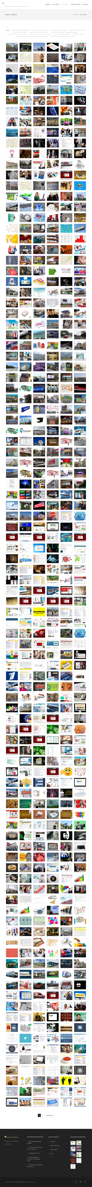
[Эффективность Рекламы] (25, 912)
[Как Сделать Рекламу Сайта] (52, 656)
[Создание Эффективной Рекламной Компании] (80, 912)
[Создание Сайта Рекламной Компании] (11, 550)
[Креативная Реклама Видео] (52, 859)
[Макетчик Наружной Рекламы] (11, 358)
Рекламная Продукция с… (40, 256)
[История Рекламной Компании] (52, 92)
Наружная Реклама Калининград (55, 352)
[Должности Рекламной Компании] (80, 156)
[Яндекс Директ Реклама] (39, 1072)
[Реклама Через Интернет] (66, 688)
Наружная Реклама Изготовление (82, 394)
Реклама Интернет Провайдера (13, 735)
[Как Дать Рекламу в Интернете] (25, 688)
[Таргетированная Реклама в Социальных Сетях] (66, 1104)
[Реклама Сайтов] (25, 560)
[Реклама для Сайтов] (25, 603)
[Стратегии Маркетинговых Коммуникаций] (25, 955)
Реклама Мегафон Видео (66, 799)
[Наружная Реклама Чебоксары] (39, 358)
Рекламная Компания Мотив (26, 203)
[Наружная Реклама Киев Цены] (39, 465)
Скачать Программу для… (13, 725)
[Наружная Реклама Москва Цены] (80, 443)
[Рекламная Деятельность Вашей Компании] (11, 166)
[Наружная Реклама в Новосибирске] (11, 390)
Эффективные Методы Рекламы (41, 906)
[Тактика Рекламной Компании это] (52, 81)
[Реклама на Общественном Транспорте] (52, 965)
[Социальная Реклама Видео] (66, 795)
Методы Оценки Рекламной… (13, 213)
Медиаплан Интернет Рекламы (40, 672)
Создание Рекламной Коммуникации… (56, 192)
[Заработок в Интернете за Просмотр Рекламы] (39, 752)
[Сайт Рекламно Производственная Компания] (52, 571)
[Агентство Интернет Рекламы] (39, 710)
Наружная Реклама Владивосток (14, 363)
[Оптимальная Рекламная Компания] (52, 230)
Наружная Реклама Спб (66, 426)
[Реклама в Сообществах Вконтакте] (80, 1040)
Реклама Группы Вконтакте (53, 1045)
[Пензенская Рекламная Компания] (80, 102)
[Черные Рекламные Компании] (39, 145)
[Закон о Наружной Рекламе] (52, 411)
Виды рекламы (20, 32)
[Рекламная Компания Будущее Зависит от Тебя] (80, 49)
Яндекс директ (79, 34)
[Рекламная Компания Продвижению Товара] (66, 145)
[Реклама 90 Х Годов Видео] (66, 838)
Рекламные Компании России (13, 320)
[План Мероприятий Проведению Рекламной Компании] (11, 113)
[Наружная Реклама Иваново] (11, 475)
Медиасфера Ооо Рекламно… (67, 181)
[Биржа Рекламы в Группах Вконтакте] (25, 1040)
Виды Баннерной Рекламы (81, 853)
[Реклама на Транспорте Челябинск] (52, 987)
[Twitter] (80, 1181)
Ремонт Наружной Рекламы (66, 394)
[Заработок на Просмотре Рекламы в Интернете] (25, 710)
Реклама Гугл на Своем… (25, 544)
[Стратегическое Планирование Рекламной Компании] (39, 1093)
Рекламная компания (21, 30)
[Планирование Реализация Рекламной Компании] (52, 1083)
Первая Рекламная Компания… (81, 64)
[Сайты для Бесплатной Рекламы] (52, 550)
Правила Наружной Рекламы (12, 480)
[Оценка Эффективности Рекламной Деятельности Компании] (52, 870)
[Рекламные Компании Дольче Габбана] (66, 70)
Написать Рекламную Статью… (26, 85)
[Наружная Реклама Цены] (11, 433)
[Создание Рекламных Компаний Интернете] (25, 752)
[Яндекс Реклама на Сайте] (25, 529)
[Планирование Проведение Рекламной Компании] (25, 1093)
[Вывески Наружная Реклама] (66, 454)
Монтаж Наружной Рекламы (53, 480)
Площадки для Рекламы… (26, 672)
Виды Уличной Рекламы (39, 842)
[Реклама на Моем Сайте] (11, 614)
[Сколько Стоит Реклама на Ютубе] (52, 1008)
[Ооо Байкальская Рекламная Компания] (52, 113)
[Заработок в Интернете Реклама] (66, 774)
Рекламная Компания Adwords (81, 213)
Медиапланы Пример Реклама (40, 1098)
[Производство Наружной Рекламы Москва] (80, 422)
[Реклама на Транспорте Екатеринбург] (39, 965)
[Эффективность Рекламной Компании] (52, 891)
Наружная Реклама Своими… (80, 490)
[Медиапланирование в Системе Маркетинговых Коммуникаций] (39, 944)
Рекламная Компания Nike (40, 245)
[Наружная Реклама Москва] (11, 465)
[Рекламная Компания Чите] (39, 177)
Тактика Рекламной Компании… (54, 75)
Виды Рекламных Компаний (26, 821)
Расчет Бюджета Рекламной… (41, 75)
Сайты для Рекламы (80, 544)
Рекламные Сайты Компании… (81, 650)
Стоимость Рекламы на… (54, 522)
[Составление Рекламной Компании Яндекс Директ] (39, 1061)
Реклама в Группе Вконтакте (12, 1034)
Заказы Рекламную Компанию (40, 117)
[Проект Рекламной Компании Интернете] (66, 742)
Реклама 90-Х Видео (80, 821)
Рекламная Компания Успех (53, 181)
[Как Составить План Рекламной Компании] (25, 219)
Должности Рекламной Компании (81, 149)
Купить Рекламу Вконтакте (53, 1034)
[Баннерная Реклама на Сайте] (25, 582)
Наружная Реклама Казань (53, 394)
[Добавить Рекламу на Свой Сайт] (11, 571)
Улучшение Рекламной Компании (67, 267)
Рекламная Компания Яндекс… (26, 1066)
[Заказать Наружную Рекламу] (25, 358)
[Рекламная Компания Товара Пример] (11, 273)
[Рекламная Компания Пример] (66, 92)
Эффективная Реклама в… (27, 1055)
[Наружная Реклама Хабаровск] (39, 486)
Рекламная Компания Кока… (13, 117)
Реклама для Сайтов (25, 597)
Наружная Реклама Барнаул (53, 448)
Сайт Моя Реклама (25, 640)
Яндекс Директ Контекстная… (69, 1055)
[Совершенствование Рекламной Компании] (52, 166)
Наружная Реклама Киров (66, 458)
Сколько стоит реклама (40, 34)
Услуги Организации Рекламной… (82, 171)
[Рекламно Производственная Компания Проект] (80, 124)
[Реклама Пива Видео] (11, 806)
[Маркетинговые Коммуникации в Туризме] (11, 933)
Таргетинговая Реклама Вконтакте (34, 1165)
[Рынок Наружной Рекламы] (52, 465)
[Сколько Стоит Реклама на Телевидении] (66, 1019)
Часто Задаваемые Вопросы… (13, 171)
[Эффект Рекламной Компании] (25, 102)
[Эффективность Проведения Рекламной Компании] (25, 891)
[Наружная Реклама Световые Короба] (25, 411)
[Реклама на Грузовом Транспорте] (25, 976)
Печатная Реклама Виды (25, 789)
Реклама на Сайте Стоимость (67, 586)
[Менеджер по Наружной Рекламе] (52, 422)
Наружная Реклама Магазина (80, 352)
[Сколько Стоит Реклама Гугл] (52, 1019)
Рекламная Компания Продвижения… (83, 608)
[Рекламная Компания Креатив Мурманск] (39, 283)
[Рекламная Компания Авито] (80, 283)
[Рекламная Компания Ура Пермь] (11, 294)
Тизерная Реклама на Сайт (39, 629)
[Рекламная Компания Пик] (25, 283)
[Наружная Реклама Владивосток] (11, 369)
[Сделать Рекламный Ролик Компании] (52, 156)
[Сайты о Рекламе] (66, 603)
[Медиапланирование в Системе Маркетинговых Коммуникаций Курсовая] (39, 923)
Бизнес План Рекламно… (26, 288)
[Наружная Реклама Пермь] (66, 337)
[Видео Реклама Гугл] (11, 859)
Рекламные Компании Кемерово (54, 96)
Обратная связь (76, 4)
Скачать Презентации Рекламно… (41, 149)
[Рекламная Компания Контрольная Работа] (66, 209)
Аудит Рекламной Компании (40, 235)
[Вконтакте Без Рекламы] (66, 1029)
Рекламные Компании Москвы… (67, 288)
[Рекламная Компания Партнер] (39, 188)
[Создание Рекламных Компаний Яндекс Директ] (52, 1061)
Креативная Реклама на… (26, 959)
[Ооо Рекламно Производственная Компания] (52, 283)
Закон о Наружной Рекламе (53, 405)
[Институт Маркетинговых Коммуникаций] (25, 933)
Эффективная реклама (39, 32)
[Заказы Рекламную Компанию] (39, 124)
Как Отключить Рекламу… (54, 512)
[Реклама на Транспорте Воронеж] (11, 987)
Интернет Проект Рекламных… (81, 704)
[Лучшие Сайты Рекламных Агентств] (66, 635)
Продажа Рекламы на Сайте (12, 618)
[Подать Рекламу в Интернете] (39, 699)
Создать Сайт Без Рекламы (25, 586)
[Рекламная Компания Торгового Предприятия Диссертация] (39, 273)
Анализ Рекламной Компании (13, 128)
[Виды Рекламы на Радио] (11, 795)
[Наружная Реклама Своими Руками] (80, 497)
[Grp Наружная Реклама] (25, 443)
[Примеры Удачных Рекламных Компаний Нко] (39, 305)
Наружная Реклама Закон (80, 480)
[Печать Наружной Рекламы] (39, 475)
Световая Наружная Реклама (39, 512)
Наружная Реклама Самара (25, 394)
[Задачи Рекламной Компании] (11, 230)
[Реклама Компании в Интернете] (66, 710)
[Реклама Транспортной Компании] (25, 987)
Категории (56, 4)
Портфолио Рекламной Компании (40, 85)
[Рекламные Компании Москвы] (80, 113)
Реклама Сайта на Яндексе (12, 640)
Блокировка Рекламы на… (40, 554)
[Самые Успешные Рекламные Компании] (66, 283)
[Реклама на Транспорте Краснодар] (66, 987)
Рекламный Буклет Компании (26, 75)
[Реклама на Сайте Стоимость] (66, 592)
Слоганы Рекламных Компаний (26, 256)
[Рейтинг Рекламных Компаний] (80, 230)
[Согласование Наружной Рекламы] (66, 475)
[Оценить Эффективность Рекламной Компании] (25, 902)
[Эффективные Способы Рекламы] (66, 891)
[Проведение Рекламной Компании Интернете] (66, 763)
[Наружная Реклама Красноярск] (80, 347)
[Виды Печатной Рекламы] (66, 816)
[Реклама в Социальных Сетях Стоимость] (11, 1104)
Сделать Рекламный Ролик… (54, 149)
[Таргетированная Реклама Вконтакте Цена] (11, 1051)
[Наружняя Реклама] (66, 379)
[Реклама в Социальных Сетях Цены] (80, 1093)
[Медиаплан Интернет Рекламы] (39, 678)
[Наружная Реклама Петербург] (80, 390)
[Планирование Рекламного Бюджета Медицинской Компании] (39, 1083)
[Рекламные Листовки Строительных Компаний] (66, 60)
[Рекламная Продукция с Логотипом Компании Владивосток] (39, 262)
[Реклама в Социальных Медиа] (80, 1104)
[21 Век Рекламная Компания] (80, 134)
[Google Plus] (85, 1181)
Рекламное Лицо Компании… (67, 213)
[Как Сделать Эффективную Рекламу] (11, 902)
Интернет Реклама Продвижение (41, 778)
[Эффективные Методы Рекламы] (39, 912)
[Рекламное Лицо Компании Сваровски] (66, 219)
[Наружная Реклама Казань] (52, 401)
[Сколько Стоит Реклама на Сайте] (66, 1008)
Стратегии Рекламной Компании (54, 43)
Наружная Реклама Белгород (12, 373)
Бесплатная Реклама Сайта (67, 576)
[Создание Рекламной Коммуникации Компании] (52, 198)
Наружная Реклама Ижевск (12, 394)
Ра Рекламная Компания (26, 128)
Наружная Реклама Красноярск (81, 341)
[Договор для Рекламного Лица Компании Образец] (52, 305)
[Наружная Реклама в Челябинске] (52, 507)
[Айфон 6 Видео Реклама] (25, 870)
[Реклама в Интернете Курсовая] (66, 678)
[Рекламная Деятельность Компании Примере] (52, 134)
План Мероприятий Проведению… (14, 107)
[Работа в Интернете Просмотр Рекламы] (39, 742)
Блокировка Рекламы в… (54, 682)
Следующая (49, 1115)
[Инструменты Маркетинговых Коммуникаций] (11, 944)
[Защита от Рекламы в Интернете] (52, 742)
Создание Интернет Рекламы (66, 746)
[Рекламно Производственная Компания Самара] (11, 145)
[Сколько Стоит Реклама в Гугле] (39, 1019)
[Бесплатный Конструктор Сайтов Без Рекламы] (66, 571)
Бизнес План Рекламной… (27, 43)
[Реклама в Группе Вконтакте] (11, 1040)
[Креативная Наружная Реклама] (11, 507)
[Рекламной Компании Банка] (80, 273)
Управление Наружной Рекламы (67, 352)
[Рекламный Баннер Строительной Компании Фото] (80, 198)
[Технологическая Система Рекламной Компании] (52, 273)
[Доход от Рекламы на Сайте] (80, 539)
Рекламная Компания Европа (13, 277)
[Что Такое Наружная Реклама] (25, 337)
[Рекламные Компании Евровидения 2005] (25, 156)
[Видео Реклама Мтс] (80, 806)
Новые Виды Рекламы (53, 831)
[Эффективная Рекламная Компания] (52, 902)
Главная (47, 4)
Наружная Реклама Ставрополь (54, 490)
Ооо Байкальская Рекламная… (55, 107)
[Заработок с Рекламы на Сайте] (39, 571)
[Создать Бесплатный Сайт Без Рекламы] (39, 529)
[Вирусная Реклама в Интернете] (11, 720)
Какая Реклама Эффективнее (14, 885)
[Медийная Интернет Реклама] (39, 720)
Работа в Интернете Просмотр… (40, 735)
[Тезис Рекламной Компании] (66, 230)
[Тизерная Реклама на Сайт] (39, 635)
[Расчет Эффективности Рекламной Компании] (52, 880)
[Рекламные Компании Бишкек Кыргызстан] (25, 166)
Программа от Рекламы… (40, 544)
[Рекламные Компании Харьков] (25, 230)
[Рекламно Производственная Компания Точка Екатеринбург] (25, 273)
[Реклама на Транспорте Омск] (11, 965)
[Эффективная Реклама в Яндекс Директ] (25, 1061)
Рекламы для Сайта (66, 618)
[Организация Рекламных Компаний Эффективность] (80, 891)
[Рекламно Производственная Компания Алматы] (80, 188)
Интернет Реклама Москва (80, 693)
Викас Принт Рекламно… (13, 192)
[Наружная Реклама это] (11, 443)
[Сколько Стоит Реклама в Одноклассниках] (80, 997)
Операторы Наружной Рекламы (81, 331)
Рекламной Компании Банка (81, 267)
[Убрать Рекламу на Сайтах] (39, 624)
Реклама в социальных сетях (63, 36)
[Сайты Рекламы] (80, 635)
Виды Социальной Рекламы (27, 831)
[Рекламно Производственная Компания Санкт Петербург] (11, 156)
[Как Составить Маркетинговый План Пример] (25, 923)
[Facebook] (75, 1181)
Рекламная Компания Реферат (53, 256)
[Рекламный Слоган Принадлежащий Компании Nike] (25, 315)
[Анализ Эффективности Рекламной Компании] (66, 912)
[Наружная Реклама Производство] (25, 465)
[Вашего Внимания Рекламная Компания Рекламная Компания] (25, 251)
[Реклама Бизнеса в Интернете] (66, 731)
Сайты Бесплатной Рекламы (40, 586)
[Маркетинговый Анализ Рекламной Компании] (80, 315)
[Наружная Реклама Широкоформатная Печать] (11, 497)
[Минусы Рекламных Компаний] (39, 134)
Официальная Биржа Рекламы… (82, 1013)
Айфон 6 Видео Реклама (25, 863)
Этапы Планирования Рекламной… (69, 1076)
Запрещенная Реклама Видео (41, 853)
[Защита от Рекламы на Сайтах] (52, 539)
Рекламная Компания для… (26, 139)
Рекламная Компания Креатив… (40, 277)
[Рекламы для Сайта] (66, 624)
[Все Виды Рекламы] (11, 827)
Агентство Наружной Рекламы (67, 341)
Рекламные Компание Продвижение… (83, 245)
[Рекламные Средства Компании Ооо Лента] (11, 262)
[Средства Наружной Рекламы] (39, 411)
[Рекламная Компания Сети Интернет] (25, 784)
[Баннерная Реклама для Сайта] (66, 539)
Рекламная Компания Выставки (26, 64)
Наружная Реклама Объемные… (26, 501)
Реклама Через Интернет (66, 682)
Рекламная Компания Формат (53, 64)
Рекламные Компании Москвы (81, 107)
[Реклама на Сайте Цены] (52, 624)
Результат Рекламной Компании (54, 139)
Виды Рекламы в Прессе (39, 810)
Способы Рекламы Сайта (25, 565)
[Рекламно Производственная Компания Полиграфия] (52, 177)
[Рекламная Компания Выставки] (25, 70)
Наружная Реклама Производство (28, 458)
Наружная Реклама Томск (66, 480)
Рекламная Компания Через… (53, 704)
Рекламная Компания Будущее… (81, 43)
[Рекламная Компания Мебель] (11, 102)
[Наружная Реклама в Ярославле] (25, 518)
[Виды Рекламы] (80, 795)
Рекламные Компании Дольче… (67, 64)
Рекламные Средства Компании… (13, 256)
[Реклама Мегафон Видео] (66, 806)
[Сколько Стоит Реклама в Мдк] (25, 1008)
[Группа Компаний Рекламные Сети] (66, 305)
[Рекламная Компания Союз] (66, 124)
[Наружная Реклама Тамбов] (39, 433)
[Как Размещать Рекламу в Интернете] (25, 763)
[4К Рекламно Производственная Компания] (11, 315)
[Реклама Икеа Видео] (39, 806)
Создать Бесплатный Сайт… (40, 522)
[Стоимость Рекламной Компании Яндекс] (66, 134)
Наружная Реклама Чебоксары (40, 352)
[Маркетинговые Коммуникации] (52, 955)
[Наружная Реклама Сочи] (39, 497)
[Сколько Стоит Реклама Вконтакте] (11, 1008)
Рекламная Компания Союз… (26, 171)
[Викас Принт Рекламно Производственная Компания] (11, 198)
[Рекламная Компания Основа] (39, 102)
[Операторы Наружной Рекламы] (80, 337)
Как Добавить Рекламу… (80, 640)
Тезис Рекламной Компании (67, 224)
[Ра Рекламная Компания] (25, 134)
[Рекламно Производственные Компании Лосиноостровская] (52, 124)
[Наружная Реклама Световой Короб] (39, 507)
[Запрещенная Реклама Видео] (39, 859)
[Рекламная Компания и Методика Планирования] (66, 1072)
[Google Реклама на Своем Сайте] (39, 667)
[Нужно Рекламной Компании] (66, 81)
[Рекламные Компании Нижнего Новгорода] (39, 49)
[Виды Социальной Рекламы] (25, 838)
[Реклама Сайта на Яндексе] (11, 646)
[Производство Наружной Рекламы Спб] (66, 326)
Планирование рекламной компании (32, 36)
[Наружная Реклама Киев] (80, 465)
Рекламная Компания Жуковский (54, 245)
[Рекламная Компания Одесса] (66, 262)
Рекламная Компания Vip (40, 53)
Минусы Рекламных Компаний (40, 128)
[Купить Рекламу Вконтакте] (52, 1040)
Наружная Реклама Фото (80, 426)
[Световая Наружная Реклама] (39, 518)
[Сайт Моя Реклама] (25, 646)
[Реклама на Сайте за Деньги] (52, 603)
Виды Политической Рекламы (55, 842)
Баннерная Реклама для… (67, 533)
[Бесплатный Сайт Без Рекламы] (11, 667)
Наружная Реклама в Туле (39, 363)
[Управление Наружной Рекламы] (66, 358)
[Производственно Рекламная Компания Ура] (11, 92)
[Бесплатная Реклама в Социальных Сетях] (52, 1104)
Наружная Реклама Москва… (80, 437)
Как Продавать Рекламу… (53, 725)
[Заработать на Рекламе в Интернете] (11, 678)
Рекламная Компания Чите (40, 171)
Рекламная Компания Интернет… (40, 757)
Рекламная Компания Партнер (40, 181)
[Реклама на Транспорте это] (11, 976)
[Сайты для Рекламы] (80, 550)
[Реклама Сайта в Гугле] (66, 614)
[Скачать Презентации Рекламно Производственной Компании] (39, 156)
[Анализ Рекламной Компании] (11, 134)
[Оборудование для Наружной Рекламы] (25, 486)
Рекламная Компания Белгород (13, 299)
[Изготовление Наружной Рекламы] (80, 454)
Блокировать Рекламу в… (68, 693)
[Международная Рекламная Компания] (25, 241)
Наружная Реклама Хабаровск (40, 480)
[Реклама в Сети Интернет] (39, 774)
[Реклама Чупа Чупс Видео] (25, 859)
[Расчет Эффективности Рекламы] (66, 880)
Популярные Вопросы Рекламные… (54, 309)
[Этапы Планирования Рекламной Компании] (66, 1083)
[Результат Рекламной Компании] (52, 145)
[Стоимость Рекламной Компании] (66, 251)
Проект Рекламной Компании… (67, 735)
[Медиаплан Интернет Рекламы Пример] (80, 784)
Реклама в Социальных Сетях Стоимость (34, 1148)
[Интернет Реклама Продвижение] (39, 784)
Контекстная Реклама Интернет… (68, 512)
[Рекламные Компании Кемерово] (52, 102)
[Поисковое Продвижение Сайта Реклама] (80, 582)
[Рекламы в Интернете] (39, 731)
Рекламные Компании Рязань (81, 299)
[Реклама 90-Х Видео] (80, 827)
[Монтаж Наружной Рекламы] (52, 486)
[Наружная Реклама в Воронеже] (39, 454)
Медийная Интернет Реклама (39, 714)
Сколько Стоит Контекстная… (41, 1002)
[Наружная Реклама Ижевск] (11, 401)
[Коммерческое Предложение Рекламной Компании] (66, 177)
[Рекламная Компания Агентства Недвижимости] (80, 145)
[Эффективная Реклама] (39, 880)
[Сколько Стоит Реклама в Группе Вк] (66, 997)
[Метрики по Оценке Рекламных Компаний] (80, 92)
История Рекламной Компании (54, 85)
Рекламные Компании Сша (13, 64)
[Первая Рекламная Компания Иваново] (80, 70)
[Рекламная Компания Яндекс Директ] (25, 1072)
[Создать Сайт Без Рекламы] (25, 592)
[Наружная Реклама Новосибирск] (52, 326)
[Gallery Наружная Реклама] (66, 369)
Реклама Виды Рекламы (80, 810)
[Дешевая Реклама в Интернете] (11, 752)
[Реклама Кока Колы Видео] (52, 795)
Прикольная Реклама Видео (54, 799)
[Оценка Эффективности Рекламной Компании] (66, 870)
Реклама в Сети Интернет (39, 767)
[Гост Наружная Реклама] (80, 326)
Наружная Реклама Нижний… (53, 331)
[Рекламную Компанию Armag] (39, 198)
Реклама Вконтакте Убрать (67, 1034)
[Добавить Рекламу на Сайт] (66, 550)
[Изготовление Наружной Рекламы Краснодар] (66, 390)
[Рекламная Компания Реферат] (52, 262)
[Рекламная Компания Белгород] (11, 305)
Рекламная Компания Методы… (81, 256)
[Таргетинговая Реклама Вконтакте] (25, 1051)
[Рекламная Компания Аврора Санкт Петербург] (66, 49)
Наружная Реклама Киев (80, 458)
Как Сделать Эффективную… (15, 895)
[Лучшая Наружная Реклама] (52, 379)
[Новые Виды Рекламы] (52, 838)
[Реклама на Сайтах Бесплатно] (11, 539)
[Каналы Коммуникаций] (52, 923)
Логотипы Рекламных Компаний (67, 235)
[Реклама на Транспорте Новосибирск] (80, 965)
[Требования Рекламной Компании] (39, 113)
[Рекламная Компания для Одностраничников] (25, 145)
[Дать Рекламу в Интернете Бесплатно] (52, 699)
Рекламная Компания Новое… (13, 181)
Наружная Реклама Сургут (39, 331)
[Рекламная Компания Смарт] (25, 113)
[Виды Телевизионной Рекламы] (66, 859)
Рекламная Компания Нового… (81, 53)
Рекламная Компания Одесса (67, 256)
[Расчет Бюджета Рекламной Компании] (39, 81)
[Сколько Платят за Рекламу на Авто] (39, 997)
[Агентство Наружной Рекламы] (66, 347)
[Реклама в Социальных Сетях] (66, 1093)
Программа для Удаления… (26, 533)
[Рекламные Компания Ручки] (52, 241)
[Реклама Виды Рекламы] (80, 816)
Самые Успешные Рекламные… (68, 277)
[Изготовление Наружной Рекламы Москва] (39, 326)
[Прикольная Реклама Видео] (52, 806)
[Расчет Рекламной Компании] (52, 294)
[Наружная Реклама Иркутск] (80, 369)
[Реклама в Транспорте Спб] (66, 955)
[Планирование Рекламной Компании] (80, 1072)
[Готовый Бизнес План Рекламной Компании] (66, 166)
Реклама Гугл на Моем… (66, 640)
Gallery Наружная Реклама (66, 363)
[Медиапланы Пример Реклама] (39, 1104)
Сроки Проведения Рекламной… (54, 53)
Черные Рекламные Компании (40, 139)
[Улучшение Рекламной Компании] (66, 273)
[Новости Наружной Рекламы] (39, 401)
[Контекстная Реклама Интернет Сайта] (39, 582)
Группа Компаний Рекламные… (68, 299)
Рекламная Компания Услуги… (81, 512)
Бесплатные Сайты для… (81, 554)
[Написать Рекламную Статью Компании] (25, 92)
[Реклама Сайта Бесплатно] (25, 624)
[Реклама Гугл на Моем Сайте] (66, 646)
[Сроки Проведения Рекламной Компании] (52, 60)
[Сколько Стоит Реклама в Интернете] (11, 997)
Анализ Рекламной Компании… (67, 107)
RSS (51, 1153)
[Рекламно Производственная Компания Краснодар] (11, 60)
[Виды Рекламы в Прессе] (39, 816)
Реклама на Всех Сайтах (53, 661)
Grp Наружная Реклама (25, 437)
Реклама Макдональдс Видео (14, 863)
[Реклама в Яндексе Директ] (11, 1072)
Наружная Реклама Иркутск (80, 363)
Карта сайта (65, 4)
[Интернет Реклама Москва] (80, 699)
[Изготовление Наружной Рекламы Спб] (39, 347)
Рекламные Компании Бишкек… (26, 160)
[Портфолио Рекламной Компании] (39, 92)
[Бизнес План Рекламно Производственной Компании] (25, 294)
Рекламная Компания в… (81, 203)
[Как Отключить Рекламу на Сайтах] (52, 518)
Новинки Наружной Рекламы (53, 384)
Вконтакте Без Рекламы (67, 1023)
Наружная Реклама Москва (12, 458)
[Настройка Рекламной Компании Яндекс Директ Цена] (52, 1072)
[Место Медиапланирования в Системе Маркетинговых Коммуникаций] (52, 933)
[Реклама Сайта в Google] (11, 656)
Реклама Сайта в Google (12, 650)
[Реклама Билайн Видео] (66, 848)
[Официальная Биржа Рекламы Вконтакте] (80, 1019)
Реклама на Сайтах (25, 608)
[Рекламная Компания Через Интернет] (52, 710)
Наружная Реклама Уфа (53, 469)
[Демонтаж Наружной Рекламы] (25, 422)
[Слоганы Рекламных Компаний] (25, 262)
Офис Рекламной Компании (40, 224)
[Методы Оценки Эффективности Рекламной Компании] (52, 912)
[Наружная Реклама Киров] (66, 465)
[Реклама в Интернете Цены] (11, 699)
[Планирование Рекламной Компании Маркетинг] (25, 1083)
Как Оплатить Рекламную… (14, 1055)
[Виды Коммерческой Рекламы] (11, 816)
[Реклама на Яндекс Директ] (66, 1051)
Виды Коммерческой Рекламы (14, 810)
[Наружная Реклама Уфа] (52, 475)
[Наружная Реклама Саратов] (25, 497)
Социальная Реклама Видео (67, 789)
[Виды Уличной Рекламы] (39, 848)
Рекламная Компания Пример (67, 85)
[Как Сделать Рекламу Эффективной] (11, 923)
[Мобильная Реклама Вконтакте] (39, 1040)
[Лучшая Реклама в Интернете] (52, 763)
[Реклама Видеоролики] (80, 838)
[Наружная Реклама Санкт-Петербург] (52, 443)
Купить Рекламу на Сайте (39, 640)
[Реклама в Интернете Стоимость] (11, 774)
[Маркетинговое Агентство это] (39, 955)
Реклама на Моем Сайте (12, 608)
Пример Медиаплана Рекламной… (68, 714)
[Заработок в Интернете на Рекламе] (52, 720)
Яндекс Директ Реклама (39, 1066)
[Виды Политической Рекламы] (52, 848)
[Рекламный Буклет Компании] (25, 81)
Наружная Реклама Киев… (39, 458)
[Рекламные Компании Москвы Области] (66, 294)
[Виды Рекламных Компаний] (25, 827)
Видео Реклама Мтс (80, 799)
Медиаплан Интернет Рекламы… (81, 778)
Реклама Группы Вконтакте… (40, 1023)
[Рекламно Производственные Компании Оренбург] (66, 315)
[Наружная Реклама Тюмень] (39, 379)
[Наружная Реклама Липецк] (25, 454)
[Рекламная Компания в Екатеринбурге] (80, 209)
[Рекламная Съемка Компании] (11, 251)
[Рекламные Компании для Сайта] (66, 529)
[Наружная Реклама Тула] (80, 379)
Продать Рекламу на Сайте (53, 554)
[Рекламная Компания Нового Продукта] (80, 60)
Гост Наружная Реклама (80, 320)
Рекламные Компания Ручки (54, 235)
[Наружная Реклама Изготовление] (80, 401)
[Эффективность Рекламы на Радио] (11, 880)
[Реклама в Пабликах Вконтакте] (11, 1029)
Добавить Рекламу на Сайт (66, 544)
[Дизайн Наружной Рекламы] (25, 475)
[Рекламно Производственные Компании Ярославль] (52, 219)
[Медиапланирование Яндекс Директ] (80, 1051)
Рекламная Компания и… (67, 1066)
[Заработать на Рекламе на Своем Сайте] (39, 539)
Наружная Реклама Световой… (40, 501)
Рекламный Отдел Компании (40, 309)
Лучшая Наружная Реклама (53, 373)
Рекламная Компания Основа (40, 96)
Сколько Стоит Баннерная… (54, 991)
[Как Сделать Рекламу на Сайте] (80, 571)
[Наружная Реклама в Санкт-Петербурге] (11, 337)
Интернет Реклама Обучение (80, 672)
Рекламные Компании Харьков (26, 224)
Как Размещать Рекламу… (26, 757)
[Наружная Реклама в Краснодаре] (25, 379)
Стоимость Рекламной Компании (67, 245)
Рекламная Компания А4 (26, 192)
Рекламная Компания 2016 (13, 75)
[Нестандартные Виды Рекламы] (52, 816)
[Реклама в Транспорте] (80, 955)
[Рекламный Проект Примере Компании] (39, 219)
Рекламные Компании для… (67, 522)
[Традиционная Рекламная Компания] (11, 49)
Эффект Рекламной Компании (26, 96)
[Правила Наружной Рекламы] (11, 486)
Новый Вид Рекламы (12, 831)
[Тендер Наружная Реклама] (25, 433)
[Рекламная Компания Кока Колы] (11, 124)
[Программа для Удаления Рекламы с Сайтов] (25, 539)
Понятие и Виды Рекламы (25, 810)
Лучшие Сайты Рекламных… (68, 629)
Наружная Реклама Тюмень (39, 373)
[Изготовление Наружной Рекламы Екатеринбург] (80, 507)
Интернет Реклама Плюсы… (66, 778)
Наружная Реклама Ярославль (40, 437)
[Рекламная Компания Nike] (39, 251)
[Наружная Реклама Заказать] (39, 390)
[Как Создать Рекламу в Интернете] (80, 688)
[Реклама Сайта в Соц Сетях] (11, 635)
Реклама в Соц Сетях (53, 1087)
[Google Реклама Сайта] (52, 635)
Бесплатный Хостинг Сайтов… (26, 661)
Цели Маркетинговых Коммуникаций (28, 938)
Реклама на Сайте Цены (53, 618)
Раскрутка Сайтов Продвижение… (15, 576)
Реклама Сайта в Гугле (66, 608)
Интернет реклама (77, 30)
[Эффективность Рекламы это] (80, 870)
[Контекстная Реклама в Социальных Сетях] (25, 1104)
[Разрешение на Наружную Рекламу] (11, 422)
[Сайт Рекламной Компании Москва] (80, 667)
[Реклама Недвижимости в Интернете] (25, 720)
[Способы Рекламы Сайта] (25, 571)
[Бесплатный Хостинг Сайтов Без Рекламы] (25, 667)
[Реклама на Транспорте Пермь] (66, 965)
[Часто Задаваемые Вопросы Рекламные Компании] (11, 177)
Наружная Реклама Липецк (25, 448)
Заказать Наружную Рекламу (26, 352)
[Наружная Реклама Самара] (25, 401)
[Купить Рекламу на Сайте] (39, 646)
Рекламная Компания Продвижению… (69, 139)
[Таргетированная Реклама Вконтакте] (39, 1051)
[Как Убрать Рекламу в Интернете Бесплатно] (52, 678)
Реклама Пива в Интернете (39, 682)
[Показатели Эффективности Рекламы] (39, 902)
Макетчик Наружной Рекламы (12, 352)
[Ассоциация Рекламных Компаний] (11, 209)
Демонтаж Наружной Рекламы (26, 416)
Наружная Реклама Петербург (80, 384)
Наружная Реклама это (12, 437)
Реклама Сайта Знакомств (26, 650)
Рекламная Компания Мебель (13, 96)
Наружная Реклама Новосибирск (55, 320)
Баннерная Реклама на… (26, 576)
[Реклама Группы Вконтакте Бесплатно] (39, 1029)
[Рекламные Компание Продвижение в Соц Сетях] (80, 251)
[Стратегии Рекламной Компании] (52, 49)
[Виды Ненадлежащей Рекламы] (52, 827)
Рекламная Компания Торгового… (41, 267)
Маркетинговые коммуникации (64, 32)
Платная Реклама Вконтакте (53, 1023)
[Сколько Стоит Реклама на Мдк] (80, 987)
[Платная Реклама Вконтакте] (52, 1029)
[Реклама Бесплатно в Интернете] (80, 763)
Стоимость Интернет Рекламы (13, 757)
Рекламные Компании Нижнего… (40, 43)
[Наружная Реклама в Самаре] (66, 497)
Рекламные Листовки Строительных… (69, 53)
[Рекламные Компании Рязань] (80, 305)
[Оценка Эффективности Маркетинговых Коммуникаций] (52, 944)
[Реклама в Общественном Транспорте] (80, 976)
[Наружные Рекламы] (25, 347)
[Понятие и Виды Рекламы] (25, 816)
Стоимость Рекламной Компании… (67, 128)
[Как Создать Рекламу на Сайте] (80, 603)
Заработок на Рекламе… (53, 576)
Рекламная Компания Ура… (13, 288)
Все (8, 30)
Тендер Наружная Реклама (25, 426)
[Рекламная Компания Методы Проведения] (80, 262)
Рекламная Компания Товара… (13, 267)
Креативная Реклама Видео (54, 853)
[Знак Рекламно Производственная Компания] (25, 305)
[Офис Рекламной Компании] (39, 230)
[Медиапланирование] (15, 3)
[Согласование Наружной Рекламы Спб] (11, 347)
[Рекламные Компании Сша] (11, 70)
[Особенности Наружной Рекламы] (25, 390)
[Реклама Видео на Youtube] (39, 838)
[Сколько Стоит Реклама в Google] (25, 1019)
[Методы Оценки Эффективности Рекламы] (25, 880)
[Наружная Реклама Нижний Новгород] (52, 337)
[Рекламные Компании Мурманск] (25, 124)
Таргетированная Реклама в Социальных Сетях (33, 1159)
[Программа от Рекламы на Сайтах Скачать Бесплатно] (39, 550)
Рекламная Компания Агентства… (81, 139)
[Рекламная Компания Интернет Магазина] (39, 763)
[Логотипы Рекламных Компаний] (66, 241)
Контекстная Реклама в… (27, 1098)
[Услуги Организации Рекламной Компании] (80, 177)
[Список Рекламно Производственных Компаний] (39, 166)
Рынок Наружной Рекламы (53, 458)
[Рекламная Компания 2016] (11, 81)
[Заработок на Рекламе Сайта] (52, 582)
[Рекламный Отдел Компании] (39, 315)
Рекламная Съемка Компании (13, 245)
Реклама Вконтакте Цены (26, 1023)
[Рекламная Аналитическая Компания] (80, 241)
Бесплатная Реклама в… (26, 767)
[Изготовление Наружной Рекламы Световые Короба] (66, 443)
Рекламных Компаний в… (67, 96)
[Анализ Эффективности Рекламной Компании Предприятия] (80, 880)
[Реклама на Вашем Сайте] (11, 592)
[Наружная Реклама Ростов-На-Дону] (52, 369)
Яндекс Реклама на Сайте (25, 522)
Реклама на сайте (59, 30)
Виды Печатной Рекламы (66, 810)
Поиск (86, 4)
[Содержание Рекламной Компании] (52, 209)
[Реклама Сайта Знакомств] (25, 656)
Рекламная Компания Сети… (26, 778)
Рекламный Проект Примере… (40, 213)
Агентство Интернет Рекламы (40, 704)
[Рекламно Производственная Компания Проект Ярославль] (80, 294)
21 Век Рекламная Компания (81, 128)
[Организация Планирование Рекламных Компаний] (80, 1083)
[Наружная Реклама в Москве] (66, 422)
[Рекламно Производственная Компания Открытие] (66, 198)
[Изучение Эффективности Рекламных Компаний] (66, 902)
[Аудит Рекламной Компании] (39, 241)
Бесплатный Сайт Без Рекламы (13, 661)
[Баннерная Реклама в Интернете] (25, 742)
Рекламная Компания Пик (26, 277)
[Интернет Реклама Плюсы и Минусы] (66, 784)
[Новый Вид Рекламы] (11, 838)
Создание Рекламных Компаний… (26, 746)
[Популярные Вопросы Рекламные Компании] (52, 315)
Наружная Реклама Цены (12, 426)
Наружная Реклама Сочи (39, 490)
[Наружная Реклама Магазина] (80, 358)
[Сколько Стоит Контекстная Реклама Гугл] (39, 1008)
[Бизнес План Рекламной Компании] (25, 49)
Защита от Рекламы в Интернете (53, 731)
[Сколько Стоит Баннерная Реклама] (52, 997)
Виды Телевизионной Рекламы (69, 853)
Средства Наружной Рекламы (39, 405)
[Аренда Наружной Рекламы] (11, 411)
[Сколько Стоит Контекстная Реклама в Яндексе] (80, 1008)
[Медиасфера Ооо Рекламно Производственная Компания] (66, 188)
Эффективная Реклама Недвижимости (15, 906)
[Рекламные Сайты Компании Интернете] (80, 656)
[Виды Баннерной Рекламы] (80, 859)
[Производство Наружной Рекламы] (66, 507)
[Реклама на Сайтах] (25, 614)
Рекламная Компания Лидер (13, 235)
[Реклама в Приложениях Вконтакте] (80, 1029)
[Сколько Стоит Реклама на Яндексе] (25, 997)
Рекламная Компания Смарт (26, 107)
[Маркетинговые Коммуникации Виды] (80, 944)
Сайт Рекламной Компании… (81, 661)
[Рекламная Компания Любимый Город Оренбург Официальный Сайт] (52, 614)
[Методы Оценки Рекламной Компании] (11, 219)
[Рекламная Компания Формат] (52, 70)
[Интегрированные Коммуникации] (39, 933)
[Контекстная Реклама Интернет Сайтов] (66, 518)
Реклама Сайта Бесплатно (26, 618)
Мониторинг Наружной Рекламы (13, 512)
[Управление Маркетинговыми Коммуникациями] (80, 923)
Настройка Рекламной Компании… (81, 1055)
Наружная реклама (41, 30)
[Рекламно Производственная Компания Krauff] (39, 70)
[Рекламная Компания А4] (25, 198)
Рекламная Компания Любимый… (54, 608)
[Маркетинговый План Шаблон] (66, 944)
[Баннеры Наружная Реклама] (80, 411)
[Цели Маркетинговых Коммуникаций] (25, 944)
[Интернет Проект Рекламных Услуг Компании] (80, 710)
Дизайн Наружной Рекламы (25, 469)
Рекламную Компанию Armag (40, 192)
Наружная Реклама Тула (80, 373)
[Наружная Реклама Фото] (80, 433)
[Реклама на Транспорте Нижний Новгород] (39, 976)
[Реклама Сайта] (11, 603)
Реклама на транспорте (17, 34)
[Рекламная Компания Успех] (52, 188)
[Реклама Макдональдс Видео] (11, 870)
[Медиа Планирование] (11, 1093)
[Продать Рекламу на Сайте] (52, 560)
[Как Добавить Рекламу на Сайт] (80, 646)
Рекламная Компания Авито (81, 277)
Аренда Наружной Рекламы (12, 405)
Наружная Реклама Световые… (26, 405)
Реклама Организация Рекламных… (82, 160)
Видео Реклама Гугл (12, 853)
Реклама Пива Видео (12, 799)
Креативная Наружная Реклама (13, 501)
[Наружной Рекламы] (52, 347)
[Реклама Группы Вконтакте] (52, 1051)
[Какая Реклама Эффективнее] (11, 891)
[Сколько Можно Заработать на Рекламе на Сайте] (25, 635)
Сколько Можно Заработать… (27, 629)
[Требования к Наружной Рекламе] (11, 454)
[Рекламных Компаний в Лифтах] (66, 102)
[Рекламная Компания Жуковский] (52, 251)
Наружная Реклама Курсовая (39, 416)
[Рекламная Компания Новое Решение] (11, 188)
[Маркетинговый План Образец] (80, 933)
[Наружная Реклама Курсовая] (39, 422)
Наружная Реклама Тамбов (39, 426)
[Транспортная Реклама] (66, 976)
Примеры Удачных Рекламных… (41, 299)
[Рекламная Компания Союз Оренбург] (25, 177)
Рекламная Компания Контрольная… (69, 203)
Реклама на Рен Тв (34, 1153)
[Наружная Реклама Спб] (66, 433)
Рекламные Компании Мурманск (26, 117)
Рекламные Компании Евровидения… (28, 149)
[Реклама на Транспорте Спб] (52, 976)
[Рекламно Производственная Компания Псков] (25, 188)
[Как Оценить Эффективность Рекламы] (39, 891)
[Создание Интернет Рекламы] (66, 752)
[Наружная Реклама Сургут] (39, 337)
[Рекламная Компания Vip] (39, 60)
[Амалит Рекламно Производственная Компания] (25, 60)
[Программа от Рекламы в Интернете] (25, 699)
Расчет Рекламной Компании (54, 288)
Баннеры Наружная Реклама (80, 405)
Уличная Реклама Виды (39, 789)
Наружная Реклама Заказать (39, 384)
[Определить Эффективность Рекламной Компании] (39, 870)
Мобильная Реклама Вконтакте (40, 1034)
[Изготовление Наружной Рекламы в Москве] (80, 475)
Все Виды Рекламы (12, 821)
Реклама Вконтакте (61, 34)
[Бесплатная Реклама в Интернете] (25, 774)
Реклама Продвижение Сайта (55, 640)
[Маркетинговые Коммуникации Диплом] (66, 923)
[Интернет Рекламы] (80, 774)
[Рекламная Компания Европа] (11, 283)
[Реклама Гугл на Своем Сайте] (25, 550)
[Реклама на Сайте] (66, 560)
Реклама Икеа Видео (39, 799)
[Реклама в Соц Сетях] (52, 1093)
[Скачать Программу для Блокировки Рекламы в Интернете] (11, 731)
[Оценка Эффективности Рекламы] (80, 902)
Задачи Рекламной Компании (13, 224)
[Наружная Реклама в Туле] (39, 369)
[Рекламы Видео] (80, 848)
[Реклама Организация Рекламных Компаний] (80, 166)
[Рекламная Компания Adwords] (80, 219)
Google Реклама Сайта (53, 629)
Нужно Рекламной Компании (67, 75)
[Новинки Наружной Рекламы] (52, 390)
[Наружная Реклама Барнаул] (52, 454)
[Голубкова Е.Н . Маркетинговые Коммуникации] (66, 933)
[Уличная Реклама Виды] (39, 795)
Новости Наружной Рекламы (39, 394)
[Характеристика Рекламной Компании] (39, 294)
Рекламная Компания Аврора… (67, 43)
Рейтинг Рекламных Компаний (81, 224)
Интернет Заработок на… (26, 725)
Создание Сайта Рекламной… (13, 544)
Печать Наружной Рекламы (39, 469)
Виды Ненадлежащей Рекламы (55, 821)
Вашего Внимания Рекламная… (27, 245)
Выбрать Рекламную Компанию (81, 75)
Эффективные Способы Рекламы (68, 885)
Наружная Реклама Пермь (66, 331)
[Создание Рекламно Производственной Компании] (39, 209)
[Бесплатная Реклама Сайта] (66, 582)
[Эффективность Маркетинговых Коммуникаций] (11, 955)
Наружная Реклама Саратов (25, 490)
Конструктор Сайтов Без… (41, 650)
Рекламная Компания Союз (67, 117)
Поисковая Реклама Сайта (13, 554)
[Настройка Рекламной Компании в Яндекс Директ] (80, 1061)
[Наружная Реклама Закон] (80, 486)
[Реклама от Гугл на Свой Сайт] (80, 624)
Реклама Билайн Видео (66, 842)
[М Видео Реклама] (11, 848)
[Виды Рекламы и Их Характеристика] (25, 806)
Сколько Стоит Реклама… (80, 981)
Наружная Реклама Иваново (12, 469)
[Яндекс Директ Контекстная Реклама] (66, 1061)
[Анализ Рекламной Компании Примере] (66, 113)
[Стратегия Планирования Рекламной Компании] (11, 1083)
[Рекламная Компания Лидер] (11, 241)
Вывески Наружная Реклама (66, 448)
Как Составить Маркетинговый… (29, 917)
